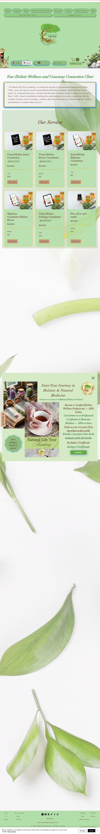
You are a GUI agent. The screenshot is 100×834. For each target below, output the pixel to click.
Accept (91, 831)
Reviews (3, 419)
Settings (82, 831)
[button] (93, 378)
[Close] (97, 830)
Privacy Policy (11, 832)
